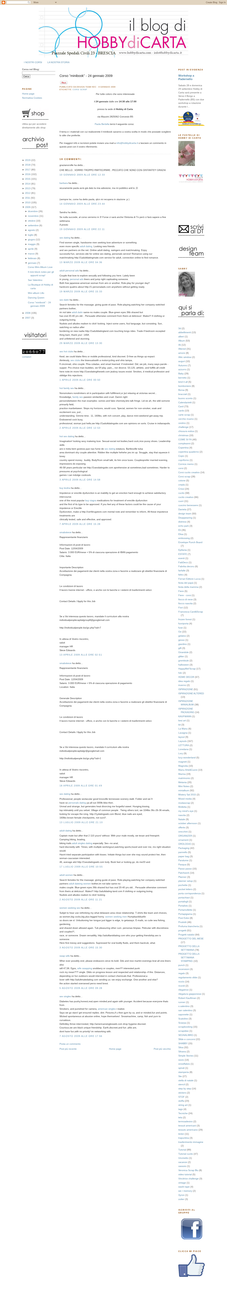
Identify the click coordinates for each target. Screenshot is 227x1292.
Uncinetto (183, 1158)
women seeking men (116, 916)
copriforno (183, 460)
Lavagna (182, 732)
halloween (183, 664)
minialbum (183, 790)
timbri (181, 1134)
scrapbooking (185, 1026)
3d (179, 328)
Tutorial (182, 1149)
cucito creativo (185, 497)
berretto (182, 377)
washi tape (184, 1186)
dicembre (33, 211)
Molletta (182, 807)
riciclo (181, 981)
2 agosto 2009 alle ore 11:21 (80, 899)
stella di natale (185, 1080)
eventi (181, 558)
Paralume (183, 860)
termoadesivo (185, 1121)
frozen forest (185, 619)
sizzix (181, 1059)
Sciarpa (182, 1022)
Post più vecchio (162, 1049)
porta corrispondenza (189, 893)
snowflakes (184, 1063)
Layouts (182, 741)
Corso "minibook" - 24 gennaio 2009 (86, 76)
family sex (77, 397)
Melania (182, 782)
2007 (28, 317)
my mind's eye (185, 811)
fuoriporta (183, 623)
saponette (183, 1014)
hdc (180, 672)
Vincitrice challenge (188, 1178)
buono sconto (185, 398)
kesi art (182, 720)
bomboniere (184, 386)
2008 (28, 313)
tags (180, 1109)
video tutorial (185, 1174)
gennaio (32, 263)
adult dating (86, 246)
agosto (32, 230)
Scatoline (183, 1018)
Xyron (181, 1195)
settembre (33, 225)
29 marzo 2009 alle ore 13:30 (80, 343)
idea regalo (184, 681)
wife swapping (84, 968)
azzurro (182, 369)
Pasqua (182, 864)
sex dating (64, 237)
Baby (181, 373)
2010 (28, 202)
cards (181, 410)
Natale (181, 819)
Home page (28, 93)
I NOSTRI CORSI (33, 62)
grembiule (183, 660)
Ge (179, 631)
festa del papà (185, 582)
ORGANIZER (185, 835)
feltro (181, 574)
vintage (182, 1182)
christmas (183, 435)
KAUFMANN (184, 716)
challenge (183, 427)
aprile (31, 248)
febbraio (32, 258)
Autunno (182, 365)
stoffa (181, 1101)
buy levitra (64, 488)
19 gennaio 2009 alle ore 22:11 (82, 229)
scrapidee (183, 1031)
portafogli (183, 901)
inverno (182, 685)
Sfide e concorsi (186, 1039)
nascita (182, 815)
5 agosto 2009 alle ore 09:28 (80, 988)
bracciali (182, 394)
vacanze (182, 1162)
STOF (181, 1097)
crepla (181, 484)
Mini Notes (183, 786)
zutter (181, 1199)
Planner (182, 877)
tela (180, 1117)
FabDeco (183, 562)
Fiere (181, 591)
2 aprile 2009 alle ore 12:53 (80, 428)
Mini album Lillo (36, 293)
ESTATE (182, 554)
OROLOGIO (184, 844)
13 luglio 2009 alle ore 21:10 (81, 822)
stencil (181, 1084)
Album (181, 340)
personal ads (76, 279)
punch (181, 965)
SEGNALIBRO (185, 1035)
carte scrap (184, 414)
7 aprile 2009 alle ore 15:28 (80, 524)
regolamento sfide (187, 977)
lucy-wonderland (187, 757)
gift (179, 648)
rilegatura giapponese (189, 994)
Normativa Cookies (32, 97)
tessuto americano (188, 1129)
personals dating (77, 802)
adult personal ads (69, 270)
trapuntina (183, 1138)
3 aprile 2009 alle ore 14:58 (80, 479)
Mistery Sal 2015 (187, 794)
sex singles (65, 996)
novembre (33, 216)
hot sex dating (66, 436)
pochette (182, 885)
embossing (184, 538)
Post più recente (68, 1049)
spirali (181, 1068)
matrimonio (184, 778)
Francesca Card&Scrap (190, 611)
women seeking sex (69, 908)
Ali (179, 344)
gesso (181, 640)
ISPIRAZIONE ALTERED (191, 693)
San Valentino (35, 280)
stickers (182, 1092)
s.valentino (184, 1006)
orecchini (183, 831)
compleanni (184, 443)
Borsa (181, 390)
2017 (28, 169)
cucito (181, 493)
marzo (31, 253)
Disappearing (185, 517)
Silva (180, 1047)
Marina (182, 774)
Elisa (180, 534)
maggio (32, 244)
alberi (181, 336)
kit (179, 724)
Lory (180, 753)
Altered (182, 348)
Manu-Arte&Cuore (187, 769)
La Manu (183, 728)
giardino (182, 644)
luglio (31, 235)
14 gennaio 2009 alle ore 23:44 (82, 203)
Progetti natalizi (186, 934)
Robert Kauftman (187, 998)
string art (183, 1105)
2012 (28, 193)
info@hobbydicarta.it (127, 143)
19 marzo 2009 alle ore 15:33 (80, 291)
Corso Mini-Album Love (40, 267)
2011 (28, 197)
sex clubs (75, 360)
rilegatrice (183, 989)
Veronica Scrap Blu (188, 1170)
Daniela (182, 509)
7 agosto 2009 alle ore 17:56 (80, 1036)
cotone (181, 480)
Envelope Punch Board (190, 542)
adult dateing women (80, 883)
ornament (183, 840)
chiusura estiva (186, 431)
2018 (28, 164)
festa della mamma (188, 587)
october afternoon (187, 823)
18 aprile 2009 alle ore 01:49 (80, 785)
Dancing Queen (36, 297)
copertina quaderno (188, 451)
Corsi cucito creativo (189, 472)
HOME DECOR (186, 677)
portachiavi (184, 897)
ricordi (181, 985)
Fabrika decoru (186, 566)
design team (184, 513)
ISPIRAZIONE (185, 689)
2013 (28, 188)
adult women (66, 875)
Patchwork (183, 872)
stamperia (183, 1072)
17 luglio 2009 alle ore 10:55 (81, 866)
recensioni (183, 969)
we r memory (185, 1191)
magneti (182, 761)
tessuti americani (187, 1125)
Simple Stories (185, 1055)
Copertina (183, 447)
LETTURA (183, 745)
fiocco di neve (185, 599)
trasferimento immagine (190, 1142)
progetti (182, 930)
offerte (181, 827)
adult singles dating (82, 843)
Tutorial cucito (185, 1153)
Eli (179, 530)
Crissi (181, 488)
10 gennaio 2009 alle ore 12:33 (82, 174)
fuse (180, 627)
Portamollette (185, 910)
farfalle (181, 570)
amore (181, 353)
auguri (181, 361)
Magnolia (183, 766)
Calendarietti (185, 402)
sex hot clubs (66, 351)
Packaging (183, 848)
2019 (28, 160)
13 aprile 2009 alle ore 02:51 (80, 654)
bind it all (183, 382)
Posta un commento (70, 1044)
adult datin (77, 312)
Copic (181, 456)
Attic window (184, 357)
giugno (32, 239)
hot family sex (66, 388)
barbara (63, 183)
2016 (28, 174)
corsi (180, 468)
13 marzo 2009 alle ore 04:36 (80, 262)
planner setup (185, 881)
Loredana (183, 749)
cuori (180, 501)
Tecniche (183, 1113)
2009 (28, 207)
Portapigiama (185, 914)
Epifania (182, 550)
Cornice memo (186, 464)
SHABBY (182, 1043)
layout (181, 737)
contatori (26, 356)
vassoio (182, 1166)
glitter (181, 656)
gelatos (182, 635)
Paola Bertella (102, 124)
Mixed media (185, 798)
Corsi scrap (184, 476)
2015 (28, 179)
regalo (181, 973)
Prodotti (182, 922)
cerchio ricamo (186, 419)
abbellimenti (184, 332)
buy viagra (90, 500)
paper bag (183, 856)
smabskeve (65, 532)
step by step (184, 1088)
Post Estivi (183, 918)
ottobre (32, 220)
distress (182, 521)
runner (181, 1002)
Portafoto (183, 905)
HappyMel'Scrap (187, 668)
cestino (182, 423)
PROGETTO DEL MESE (191, 938)
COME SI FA (185, 439)
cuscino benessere (188, 505)
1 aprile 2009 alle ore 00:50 (80, 380)
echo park (183, 526)
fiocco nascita (185, 603)
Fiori (180, 607)
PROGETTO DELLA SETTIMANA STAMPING (188, 957)
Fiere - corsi (184, 595)
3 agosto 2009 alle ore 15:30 (80, 947)
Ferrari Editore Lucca (189, 578)
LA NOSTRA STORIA (58, 62)
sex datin (64, 299)
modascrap (184, 803)
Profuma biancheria (188, 926)
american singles (107, 1008)
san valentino (185, 1010)
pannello (182, 852)
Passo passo (185, 868)
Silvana (182, 1051)
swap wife (64, 956)
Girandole (183, 652)
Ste (180, 1076)
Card (180, 406)
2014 (28, 183)
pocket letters (185, 889)
